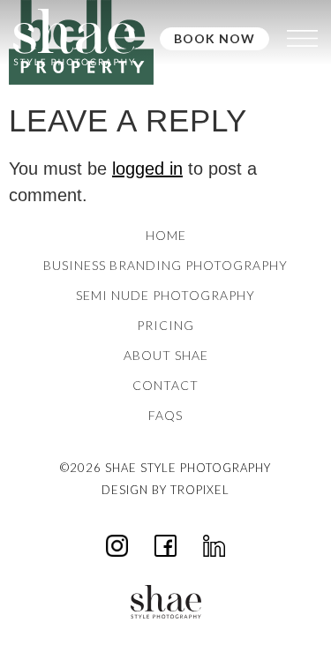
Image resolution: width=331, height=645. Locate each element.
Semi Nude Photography (165, 295)
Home (166, 235)
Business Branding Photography (165, 265)
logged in (147, 168)
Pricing (165, 325)
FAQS (165, 415)
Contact (165, 385)
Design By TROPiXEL (165, 490)
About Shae (166, 355)
